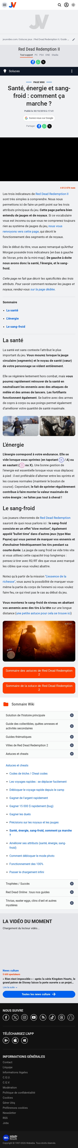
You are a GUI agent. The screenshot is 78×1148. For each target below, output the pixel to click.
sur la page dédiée (42, 289)
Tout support (26, 55)
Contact (7, 1062)
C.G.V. (6, 1082)
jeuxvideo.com (10, 39)
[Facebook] (6, 1017)
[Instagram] (24, 1017)
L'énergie (12, 318)
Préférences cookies (15, 1107)
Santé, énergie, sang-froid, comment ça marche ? (40, 833)
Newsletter (9, 1113)
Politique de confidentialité (19, 1092)
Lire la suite (9, 987)
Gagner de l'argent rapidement (28, 798)
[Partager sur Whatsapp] (38, 62)
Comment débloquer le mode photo (31, 856)
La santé (12, 310)
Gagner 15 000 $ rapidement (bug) (31, 806)
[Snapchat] (70, 1017)
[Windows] (24, 1040)
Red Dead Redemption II (46, 39)
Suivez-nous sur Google (41, 118)
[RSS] (43, 1017)
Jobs (6, 1123)
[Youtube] (33, 1017)
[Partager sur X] (43, 62)
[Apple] (15, 1040)
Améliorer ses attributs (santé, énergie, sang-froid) (37, 845)
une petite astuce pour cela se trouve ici (43, 613)
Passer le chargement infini (26, 872)
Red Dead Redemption (55, 518)
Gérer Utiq (9, 1102)
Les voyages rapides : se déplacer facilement (38, 781)
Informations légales (15, 1072)
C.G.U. (6, 1077)
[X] (15, 1017)
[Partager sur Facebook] (33, 62)
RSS (5, 1118)
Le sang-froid (15, 326)
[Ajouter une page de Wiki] (73, 39)
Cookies (8, 1097)
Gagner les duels (20, 814)
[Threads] (61, 1017)
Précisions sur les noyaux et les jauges (34, 822)
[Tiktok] (52, 1017)
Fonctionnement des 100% (26, 864)
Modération (10, 1087)
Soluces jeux (26, 39)
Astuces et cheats (17, 765)
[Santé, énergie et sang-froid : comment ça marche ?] (20, 426)
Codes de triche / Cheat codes (28, 773)
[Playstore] (6, 1040)
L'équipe (8, 1067)
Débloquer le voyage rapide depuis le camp (36, 790)
